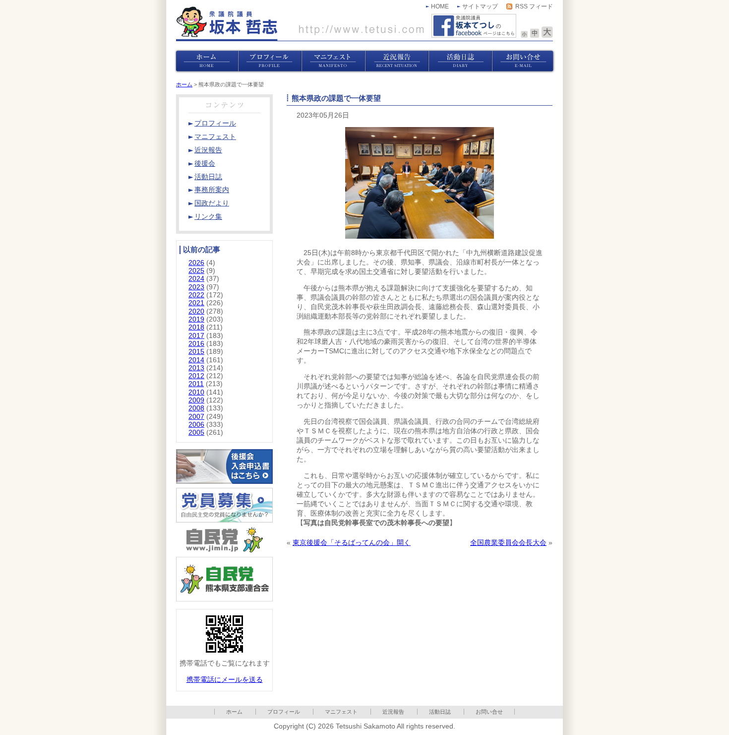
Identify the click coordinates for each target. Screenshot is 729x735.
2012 (196, 376)
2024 (196, 278)
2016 (196, 343)
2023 (196, 287)
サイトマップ (480, 6)
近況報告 (393, 712)
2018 (196, 327)
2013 (196, 368)
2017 (196, 335)
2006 (196, 424)
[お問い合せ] (523, 61)
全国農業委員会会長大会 (508, 542)
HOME (440, 6)
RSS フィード (534, 6)
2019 (196, 319)
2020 (196, 311)
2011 (196, 384)
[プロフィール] (270, 61)
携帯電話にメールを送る (224, 679)
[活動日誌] (460, 61)
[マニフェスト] (333, 61)
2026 (196, 263)
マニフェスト (341, 712)
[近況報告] (396, 61)
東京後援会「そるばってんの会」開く (352, 542)
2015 (196, 351)
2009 (196, 400)
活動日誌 (440, 712)
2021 (196, 303)
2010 (196, 392)
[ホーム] (206, 61)
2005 (196, 432)
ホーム (184, 84)
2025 (196, 270)
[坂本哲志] (300, 23)
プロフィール (283, 712)
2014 (196, 360)
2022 (196, 295)
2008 (196, 408)
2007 (196, 416)
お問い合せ (489, 712)
